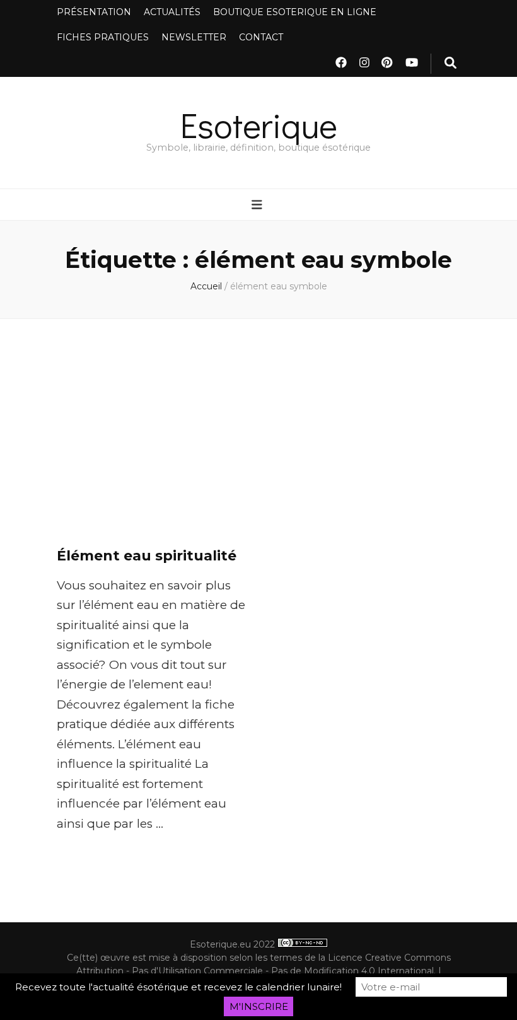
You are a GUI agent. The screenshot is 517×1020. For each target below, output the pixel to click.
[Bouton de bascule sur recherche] (450, 64)
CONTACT (261, 37)
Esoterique (258, 124)
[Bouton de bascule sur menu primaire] (258, 205)
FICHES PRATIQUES (103, 37)
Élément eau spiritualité (146, 555)
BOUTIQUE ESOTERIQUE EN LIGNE (294, 12)
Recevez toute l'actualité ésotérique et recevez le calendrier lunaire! (178, 987)
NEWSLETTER (193, 37)
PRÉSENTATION (94, 12)
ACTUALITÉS (172, 12)
